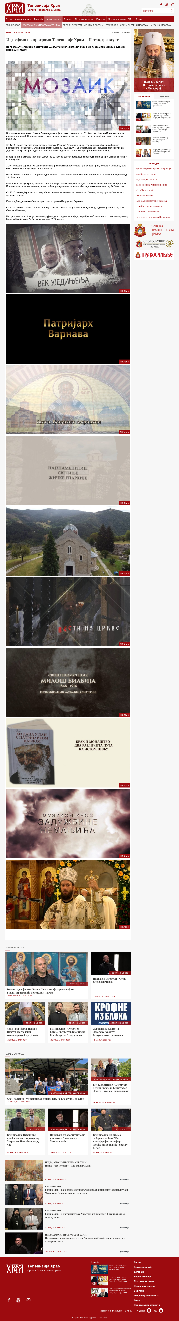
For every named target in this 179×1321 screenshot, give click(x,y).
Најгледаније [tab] (144, 96)
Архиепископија (23, 19)
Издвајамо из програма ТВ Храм (42, 25)
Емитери (100, 19)
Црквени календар (144, 1286)
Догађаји (38, 19)
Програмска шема (84, 19)
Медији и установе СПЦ (120, 19)
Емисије (68, 19)
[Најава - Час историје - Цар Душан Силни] (24, 1170)
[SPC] (154, 230)
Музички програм (161, 25)
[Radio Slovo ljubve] (154, 244)
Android (141, 1310)
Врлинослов (13, 25)
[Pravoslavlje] (154, 255)
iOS (156, 1310)
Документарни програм (134, 25)
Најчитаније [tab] (164, 96)
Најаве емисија (53, 19)
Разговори (112, 25)
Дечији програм (93, 25)
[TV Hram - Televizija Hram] (33, 8)
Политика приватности (147, 1305)
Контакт (140, 19)
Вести (9, 19)
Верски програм (72, 25)
